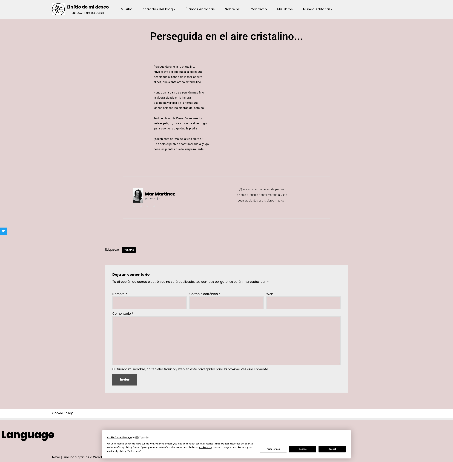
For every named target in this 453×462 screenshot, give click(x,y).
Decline (303, 449)
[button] (174, 9)
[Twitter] (3, 231)
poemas (129, 249)
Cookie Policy (62, 413)
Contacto (259, 9)
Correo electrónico (204, 294)
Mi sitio (127, 9)
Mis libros (285, 9)
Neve (56, 457)
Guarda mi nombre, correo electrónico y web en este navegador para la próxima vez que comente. (192, 369)
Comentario (122, 313)
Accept (332, 449)
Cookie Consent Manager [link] (119, 437)
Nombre (119, 294)
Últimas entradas (200, 9)
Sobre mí (232, 9)
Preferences (273, 449)
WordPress (101, 457)
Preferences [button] (134, 451)
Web (269, 294)
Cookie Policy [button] (205, 447)
